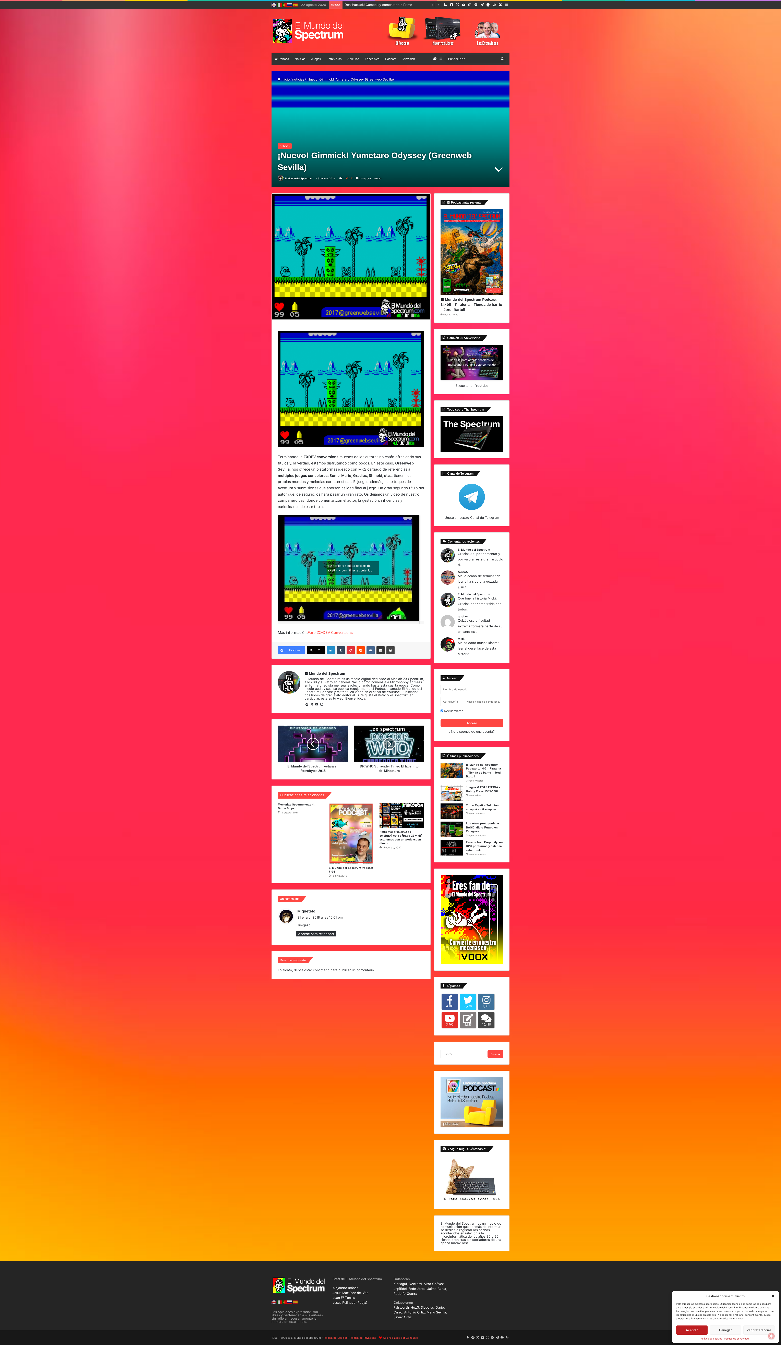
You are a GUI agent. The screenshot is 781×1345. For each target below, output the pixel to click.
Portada (283, 59)
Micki (461, 638)
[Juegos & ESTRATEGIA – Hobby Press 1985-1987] (452, 793)
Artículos (353, 59)
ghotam (463, 616)
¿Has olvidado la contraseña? (483, 701)
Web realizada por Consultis (400, 1337)
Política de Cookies (336, 1337)
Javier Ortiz (403, 1317)
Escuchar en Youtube (472, 386)
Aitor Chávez (434, 1284)
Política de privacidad (736, 1338)
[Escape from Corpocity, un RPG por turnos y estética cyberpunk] (452, 848)
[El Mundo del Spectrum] (309, 31)
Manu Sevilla (436, 1312)
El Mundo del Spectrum (298, 178)
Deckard (415, 1284)
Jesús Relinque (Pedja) (350, 1302)
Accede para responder (316, 934)
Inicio (285, 79)
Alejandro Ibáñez (345, 1288)
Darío (440, 1307)
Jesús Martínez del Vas (350, 1293)
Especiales (372, 59)
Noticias (300, 59)
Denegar (725, 1330)
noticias (298, 79)
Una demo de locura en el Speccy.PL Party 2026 (382, 5)
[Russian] (290, 5)
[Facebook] (306, 704)
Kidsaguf (400, 1284)
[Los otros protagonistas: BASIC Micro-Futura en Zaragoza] (452, 829)
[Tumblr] (341, 650)
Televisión (408, 59)
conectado (321, 970)
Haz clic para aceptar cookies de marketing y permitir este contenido (348, 568)
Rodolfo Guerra (405, 1294)
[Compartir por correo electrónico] (380, 650)
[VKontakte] (371, 650)
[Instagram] (321, 704)
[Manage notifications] (771, 1336)
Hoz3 (415, 1307)
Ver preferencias (759, 1330)
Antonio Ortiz (414, 1312)
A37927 (463, 571)
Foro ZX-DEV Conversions (330, 632)
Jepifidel (400, 1289)
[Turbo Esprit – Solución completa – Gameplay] (452, 811)
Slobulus (427, 1307)
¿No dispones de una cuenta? (472, 731)
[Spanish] (295, 5)
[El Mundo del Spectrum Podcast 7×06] (351, 833)
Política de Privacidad (363, 1337)
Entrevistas (334, 59)
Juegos (316, 59)
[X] (311, 704)
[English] (274, 5)
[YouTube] (316, 704)
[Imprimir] (390, 650)
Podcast (390, 59)
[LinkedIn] (331, 650)
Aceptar (692, 1330)
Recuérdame (453, 711)
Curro (398, 1312)
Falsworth (401, 1307)
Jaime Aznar (436, 1289)
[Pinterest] (351, 650)
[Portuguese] (284, 5)
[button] (773, 1296)
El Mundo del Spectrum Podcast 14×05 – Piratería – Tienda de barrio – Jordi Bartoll (471, 305)
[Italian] (279, 5)
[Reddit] (361, 650)
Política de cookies (711, 1338)
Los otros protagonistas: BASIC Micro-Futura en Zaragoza (483, 827)
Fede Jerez (417, 1289)
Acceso (472, 723)
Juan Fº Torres (344, 1298)
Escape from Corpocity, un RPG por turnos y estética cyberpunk (484, 846)
